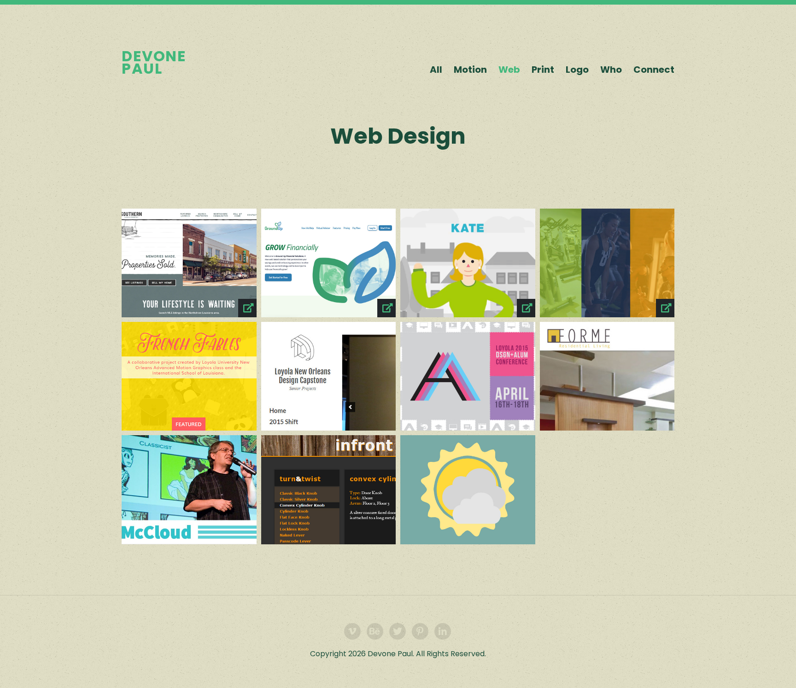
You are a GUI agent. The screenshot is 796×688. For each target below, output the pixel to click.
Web (509, 69)
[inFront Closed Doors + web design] (328, 489)
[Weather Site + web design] (467, 489)
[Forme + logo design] (607, 376)
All (436, 69)
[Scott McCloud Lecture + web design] (189, 489)
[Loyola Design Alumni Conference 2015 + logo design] (467, 376)
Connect (653, 69)
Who (611, 69)
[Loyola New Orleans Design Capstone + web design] (328, 376)
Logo (577, 69)
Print (543, 69)
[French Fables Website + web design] (189, 376)
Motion (470, 69)
